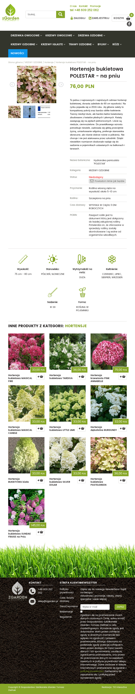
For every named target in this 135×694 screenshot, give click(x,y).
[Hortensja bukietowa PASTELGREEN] (109, 455)
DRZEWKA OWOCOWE (25, 35)
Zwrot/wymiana (69, 606)
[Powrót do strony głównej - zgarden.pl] (11, 12)
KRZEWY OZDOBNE (23, 44)
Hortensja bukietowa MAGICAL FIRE (20, 378)
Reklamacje (66, 612)
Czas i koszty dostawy (67, 599)
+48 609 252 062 (86, 10)
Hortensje (76, 326)
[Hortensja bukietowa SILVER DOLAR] (67, 455)
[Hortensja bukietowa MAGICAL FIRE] (26, 351)
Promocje (95, 6)
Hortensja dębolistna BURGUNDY (104, 428)
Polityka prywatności (66, 590)
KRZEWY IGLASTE (52, 44)
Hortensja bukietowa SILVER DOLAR (59, 482)
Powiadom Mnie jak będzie (109, 181)
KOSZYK (123, 17)
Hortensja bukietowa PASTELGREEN (98, 482)
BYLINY (102, 44)
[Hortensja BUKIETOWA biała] (26, 455)
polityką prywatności (91, 671)
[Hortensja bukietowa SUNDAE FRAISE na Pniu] (26, 507)
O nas (73, 6)
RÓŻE (115, 44)
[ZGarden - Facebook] (129, 23)
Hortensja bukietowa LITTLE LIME (62, 428)
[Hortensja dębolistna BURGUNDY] (109, 403)
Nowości (17, 53)
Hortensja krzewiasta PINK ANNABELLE (100, 378)
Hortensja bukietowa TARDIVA (61, 376)
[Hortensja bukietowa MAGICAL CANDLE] (26, 403)
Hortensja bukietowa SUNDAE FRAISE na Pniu (19, 534)
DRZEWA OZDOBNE (90, 35)
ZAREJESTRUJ (100, 18)
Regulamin (66, 617)
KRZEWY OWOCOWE (58, 35)
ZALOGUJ (79, 18)
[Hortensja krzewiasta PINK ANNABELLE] (109, 351)
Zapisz (120, 607)
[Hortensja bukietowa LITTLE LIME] (67, 403)
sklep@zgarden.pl (48, 601)
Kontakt (83, 6)
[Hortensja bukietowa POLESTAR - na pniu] (36, 84)
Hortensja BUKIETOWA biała (18, 480)
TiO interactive (120, 687)
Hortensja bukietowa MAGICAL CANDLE (20, 430)
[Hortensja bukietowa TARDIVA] (67, 351)
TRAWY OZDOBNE (80, 44)
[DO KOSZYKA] (40, 377)
